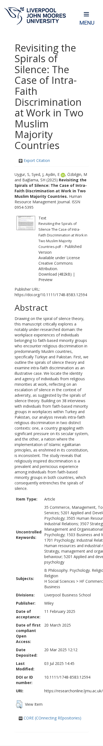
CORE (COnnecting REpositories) (52, 718)
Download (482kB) (55, 274)
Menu (86, 23)
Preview (45, 279)
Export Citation (36, 160)
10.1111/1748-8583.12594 (67, 677)
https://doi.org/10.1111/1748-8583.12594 (51, 294)
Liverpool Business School (67, 595)
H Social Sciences (59, 581)
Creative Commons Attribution (55, 266)
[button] (19, 704)
